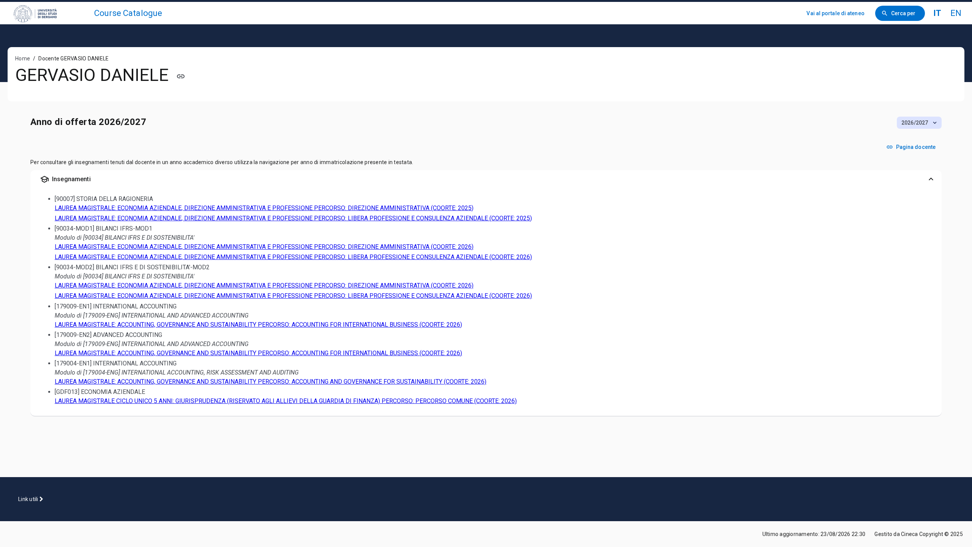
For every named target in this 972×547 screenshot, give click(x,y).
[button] (919, 123)
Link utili (28, 499)
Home (22, 58)
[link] (50, 13)
